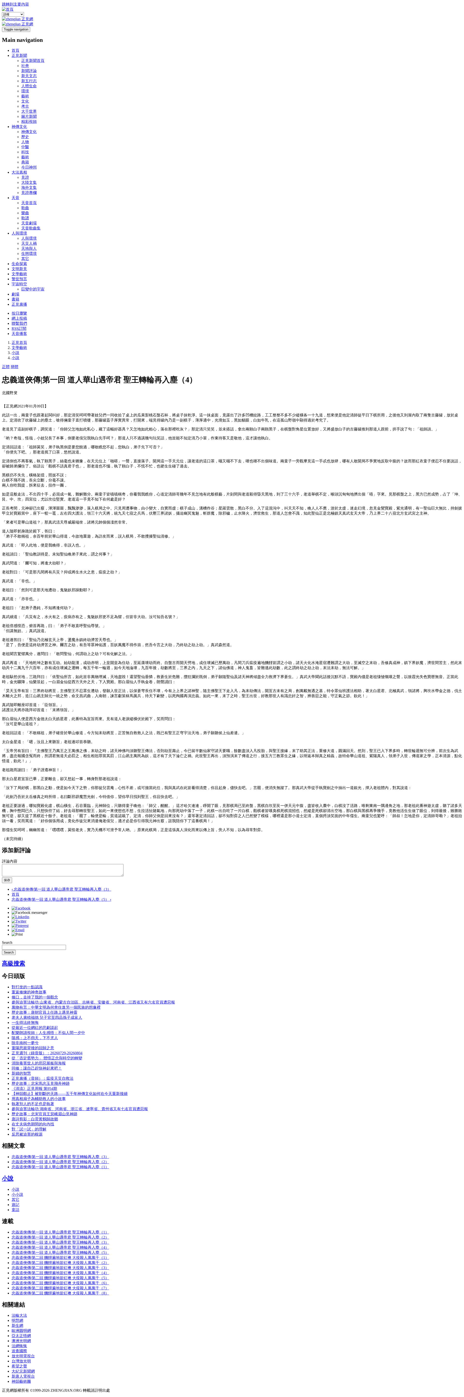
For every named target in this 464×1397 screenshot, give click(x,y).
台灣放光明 (21, 1361)
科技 (25, 152)
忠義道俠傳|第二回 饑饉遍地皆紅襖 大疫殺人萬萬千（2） (60, 1263)
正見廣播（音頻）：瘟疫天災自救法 (42, 1078)
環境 (25, 91)
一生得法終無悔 (25, 1022)
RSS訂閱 (19, 328)
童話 (15, 1210)
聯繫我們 (19, 323)
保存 (7, 880)
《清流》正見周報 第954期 (34, 1089)
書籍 (15, 299)
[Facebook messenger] (29, 912)
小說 (15, 353)
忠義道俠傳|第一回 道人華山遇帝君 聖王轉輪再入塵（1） (60, 1167)
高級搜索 (13, 963)
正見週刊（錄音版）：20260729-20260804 (47, 1053)
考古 (25, 106)
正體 (6, 367)
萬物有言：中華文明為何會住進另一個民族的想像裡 (56, 1007)
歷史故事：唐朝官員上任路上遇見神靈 (44, 1012)
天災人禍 (29, 243)
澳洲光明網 (21, 1341)
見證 (25, 177)
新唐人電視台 (23, 1376)
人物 (25, 142)
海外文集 (29, 187)
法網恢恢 (19, 1346)
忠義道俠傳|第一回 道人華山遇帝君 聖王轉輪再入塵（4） (60, 1247)
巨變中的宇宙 (32, 289)
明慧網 (17, 1320)
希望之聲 (19, 1366)
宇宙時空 (19, 284)
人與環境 (19, 233)
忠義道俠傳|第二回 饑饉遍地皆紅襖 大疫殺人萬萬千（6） (60, 1283)
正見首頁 (19, 342)
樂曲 (25, 213)
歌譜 (25, 218)
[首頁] (8, 9)
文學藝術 (19, 274)
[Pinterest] (20, 926)
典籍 (25, 162)
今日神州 (29, 167)
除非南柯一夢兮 (25, 1043)
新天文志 (29, 76)
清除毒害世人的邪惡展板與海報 (39, 1063)
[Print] (17, 934)
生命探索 (19, 264)
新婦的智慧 (21, 1073)
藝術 (25, 96)
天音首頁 (29, 203)
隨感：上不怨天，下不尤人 (35, 1038)
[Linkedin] (20, 917)
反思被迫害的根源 (27, 1134)
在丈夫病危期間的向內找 (33, 1124)
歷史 (25, 137)
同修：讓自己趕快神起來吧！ (37, 1068)
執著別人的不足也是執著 (33, 1104)
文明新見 (19, 269)
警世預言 (19, 279)
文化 (25, 101)
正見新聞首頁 (32, 61)
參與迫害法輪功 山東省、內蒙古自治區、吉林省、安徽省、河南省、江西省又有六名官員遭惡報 (93, 1002)
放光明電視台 (23, 1356)
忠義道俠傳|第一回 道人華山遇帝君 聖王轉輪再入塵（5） (61, 899)
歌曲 (25, 208)
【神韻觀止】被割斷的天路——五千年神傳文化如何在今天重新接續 (70, 1094)
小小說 (17, 1194)
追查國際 (19, 1351)
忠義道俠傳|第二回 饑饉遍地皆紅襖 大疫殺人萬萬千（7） (60, 1288)
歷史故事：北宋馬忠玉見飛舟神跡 (41, 1083)
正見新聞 (19, 55)
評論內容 (9, 861)
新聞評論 (29, 71)
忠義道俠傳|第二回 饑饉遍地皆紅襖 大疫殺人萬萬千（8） (60, 1293)
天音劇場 (29, 223)
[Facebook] (21, 908)
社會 (25, 66)
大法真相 (19, 172)
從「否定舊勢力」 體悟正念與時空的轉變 (47, 1058)
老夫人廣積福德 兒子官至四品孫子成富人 (47, 1017)
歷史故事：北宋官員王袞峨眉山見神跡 (44, 1114)
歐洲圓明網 (21, 1331)
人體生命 (29, 86)
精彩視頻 (29, 121)
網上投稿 (19, 318)
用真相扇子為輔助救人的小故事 (39, 1099)
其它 (25, 259)
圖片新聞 (29, 116)
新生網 (17, 1325)
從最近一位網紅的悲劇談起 (35, 1028)
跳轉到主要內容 (15, 4)
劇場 (15, 294)
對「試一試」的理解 (29, 1129)
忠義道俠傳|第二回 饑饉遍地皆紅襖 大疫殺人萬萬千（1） (60, 1258)
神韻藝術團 (21, 1381)
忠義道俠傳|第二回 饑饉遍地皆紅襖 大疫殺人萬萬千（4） (60, 1273)
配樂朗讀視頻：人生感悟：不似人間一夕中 (48, 1033)
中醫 (25, 147)
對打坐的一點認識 (27, 987)
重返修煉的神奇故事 (29, 992)
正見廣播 (19, 304)
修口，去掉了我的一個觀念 (35, 997)
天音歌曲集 (31, 228)
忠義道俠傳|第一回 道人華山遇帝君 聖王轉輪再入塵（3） (61, 889)
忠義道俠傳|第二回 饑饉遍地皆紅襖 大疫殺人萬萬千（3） (60, 1268)
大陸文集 (29, 182)
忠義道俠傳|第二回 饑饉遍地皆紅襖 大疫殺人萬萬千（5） (60, 1278)
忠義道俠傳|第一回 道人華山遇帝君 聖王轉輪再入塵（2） (60, 1162)
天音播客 (19, 334)
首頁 (15, 50)
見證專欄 (29, 193)
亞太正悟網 (21, 1336)
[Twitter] (19, 921)
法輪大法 (19, 1315)
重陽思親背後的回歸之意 (33, 1048)
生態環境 (29, 253)
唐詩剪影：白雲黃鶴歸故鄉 (35, 1119)
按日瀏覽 (19, 313)
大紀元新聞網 (23, 1371)
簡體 (14, 367)
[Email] (18, 930)
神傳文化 (19, 127)
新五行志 (29, 81)
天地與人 (29, 248)
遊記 (15, 1205)
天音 (15, 198)
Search (7, 942)
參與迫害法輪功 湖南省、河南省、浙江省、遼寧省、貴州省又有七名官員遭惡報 (80, 1109)
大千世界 (29, 111)
